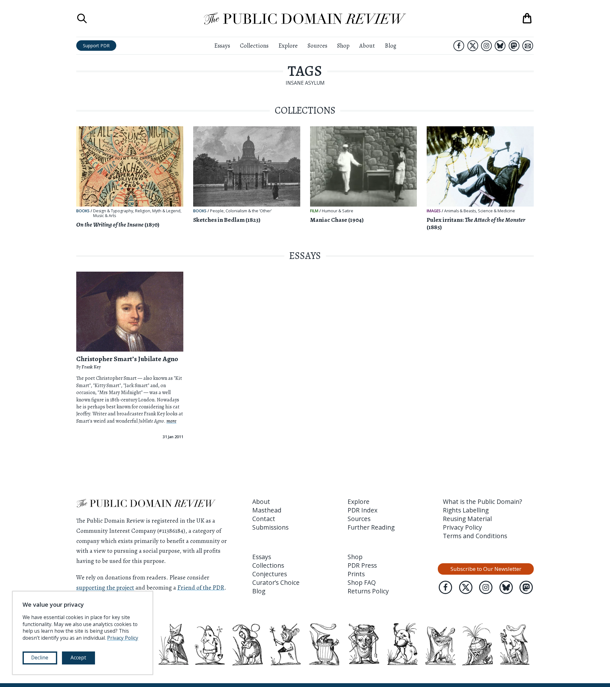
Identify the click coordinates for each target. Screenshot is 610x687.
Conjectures (269, 574)
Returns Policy (368, 591)
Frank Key (91, 367)
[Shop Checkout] (527, 18)
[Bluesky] (500, 45)
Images (434, 211)
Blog (390, 46)
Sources (317, 46)
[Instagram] (486, 45)
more (171, 421)
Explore (288, 46)
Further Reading (371, 527)
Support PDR (96, 46)
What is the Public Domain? (482, 501)
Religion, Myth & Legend (157, 211)
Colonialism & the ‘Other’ (249, 211)
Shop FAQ (362, 582)
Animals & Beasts (460, 211)
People (217, 211)
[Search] (82, 18)
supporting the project (105, 587)
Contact (263, 518)
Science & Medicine (496, 211)
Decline (39, 657)
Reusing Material (467, 518)
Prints (356, 574)
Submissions (270, 527)
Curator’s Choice (276, 582)
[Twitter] (472, 45)
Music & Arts (104, 216)
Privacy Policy (462, 527)
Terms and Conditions (475, 536)
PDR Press (362, 565)
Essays (222, 46)
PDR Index (362, 510)
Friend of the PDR (200, 587)
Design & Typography (113, 211)
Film (314, 211)
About (367, 46)
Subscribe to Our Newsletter (486, 568)
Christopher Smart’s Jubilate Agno (127, 358)
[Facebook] (458, 45)
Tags (305, 71)
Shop (343, 46)
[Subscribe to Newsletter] (527, 45)
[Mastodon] (514, 45)
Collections (254, 46)
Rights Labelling (466, 510)
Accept (78, 657)
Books (83, 211)
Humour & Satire (337, 211)
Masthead (266, 510)
